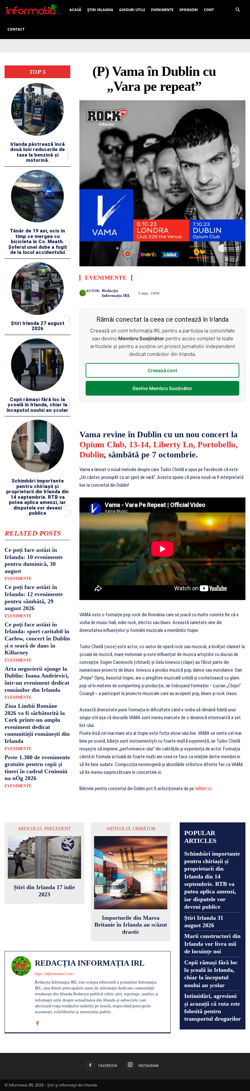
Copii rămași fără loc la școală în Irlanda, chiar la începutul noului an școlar (37, 405)
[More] (238, 292)
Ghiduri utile (132, 9)
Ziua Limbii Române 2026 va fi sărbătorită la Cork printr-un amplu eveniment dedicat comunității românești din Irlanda (37, 723)
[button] (237, 10)
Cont (209, 9)
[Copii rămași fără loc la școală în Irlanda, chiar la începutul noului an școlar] (37, 364)
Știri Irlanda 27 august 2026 (37, 326)
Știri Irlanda (100, 9)
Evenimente (162, 9)
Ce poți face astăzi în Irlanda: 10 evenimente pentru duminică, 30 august (34, 560)
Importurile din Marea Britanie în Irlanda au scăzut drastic (130, 925)
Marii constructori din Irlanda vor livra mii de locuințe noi (212, 944)
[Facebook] (208, 292)
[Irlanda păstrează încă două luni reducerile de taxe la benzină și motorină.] (37, 109)
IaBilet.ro (203, 788)
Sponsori (188, 9)
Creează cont (162, 370)
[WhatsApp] (223, 292)
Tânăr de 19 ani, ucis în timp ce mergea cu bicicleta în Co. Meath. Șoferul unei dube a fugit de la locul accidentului (37, 241)
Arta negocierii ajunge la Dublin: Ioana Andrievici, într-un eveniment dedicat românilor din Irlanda (37, 679)
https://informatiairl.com (54, 974)
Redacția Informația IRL (116, 293)
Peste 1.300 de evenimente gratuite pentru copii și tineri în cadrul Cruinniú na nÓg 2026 (37, 768)
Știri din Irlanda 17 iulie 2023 (44, 891)
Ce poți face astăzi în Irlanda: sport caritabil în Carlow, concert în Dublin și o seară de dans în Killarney (37, 638)
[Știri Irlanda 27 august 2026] (37, 288)
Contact (15, 29)
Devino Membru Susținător (162, 388)
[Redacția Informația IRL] (82, 293)
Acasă (75, 9)
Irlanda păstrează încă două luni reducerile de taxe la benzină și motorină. (37, 152)
